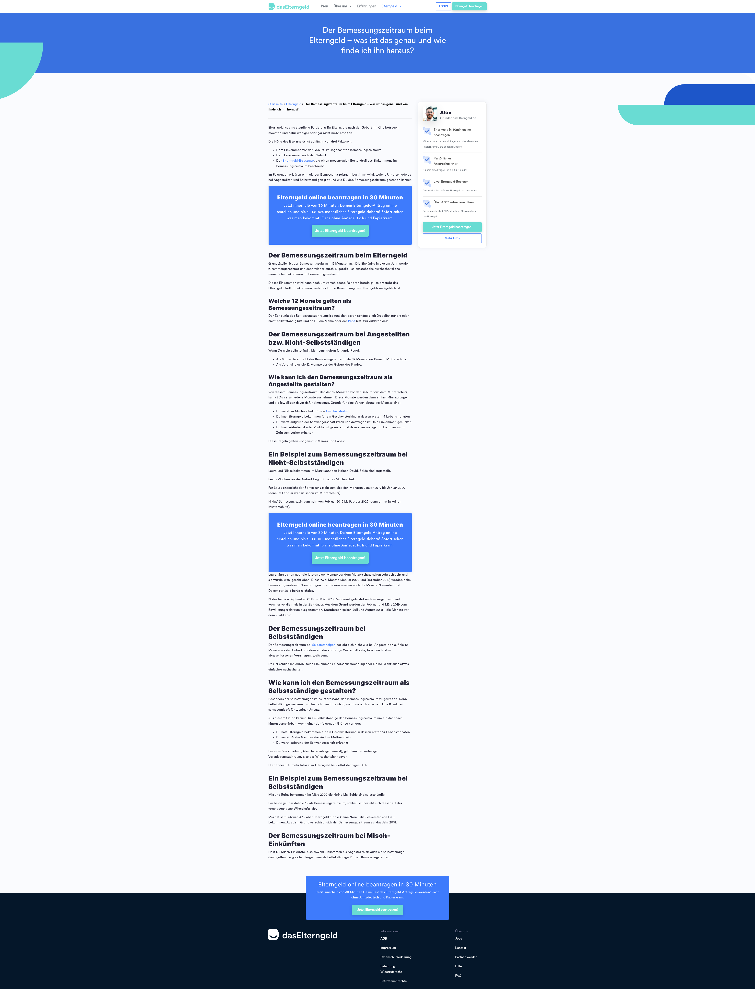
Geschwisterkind (338, 411)
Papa (351, 321)
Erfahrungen (366, 6)
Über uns (340, 6)
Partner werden (466, 957)
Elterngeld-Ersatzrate (298, 160)
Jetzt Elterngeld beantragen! (340, 231)
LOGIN (443, 6)
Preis (325, 6)
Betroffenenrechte (393, 981)
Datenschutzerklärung (396, 957)
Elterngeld (389, 6)
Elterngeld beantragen (469, 6)
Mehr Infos (452, 238)
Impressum (388, 947)
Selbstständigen (324, 644)
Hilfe (458, 966)
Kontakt (460, 947)
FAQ (458, 975)
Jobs (458, 938)
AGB (383, 938)
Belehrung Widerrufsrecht (391, 969)
